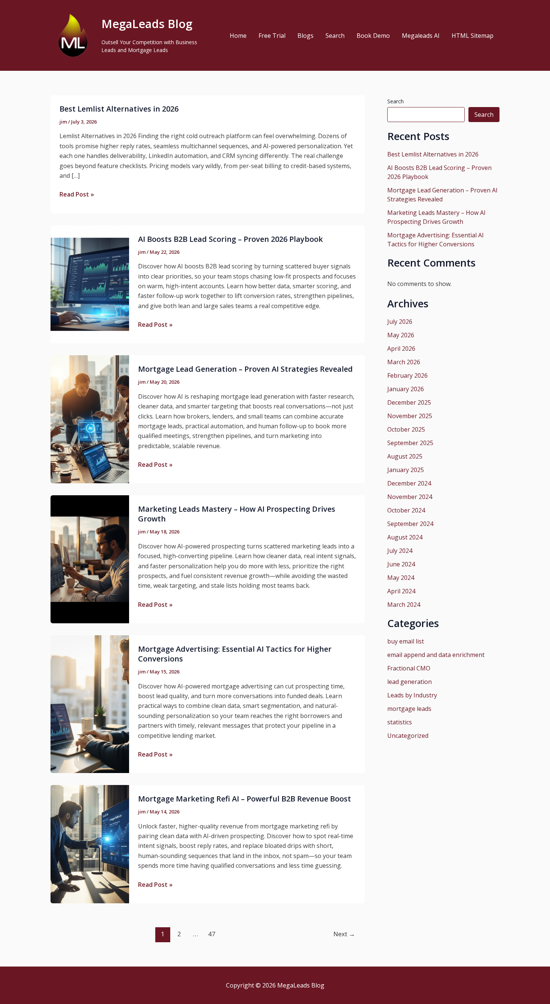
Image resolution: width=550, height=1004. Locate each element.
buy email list (405, 641)
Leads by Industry (412, 695)
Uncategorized (407, 735)
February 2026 (407, 375)
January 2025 (405, 470)
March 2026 (403, 362)
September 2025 (410, 443)
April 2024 (401, 591)
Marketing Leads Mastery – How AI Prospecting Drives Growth (236, 514)
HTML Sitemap (473, 35)
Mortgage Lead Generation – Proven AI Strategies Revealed (245, 369)
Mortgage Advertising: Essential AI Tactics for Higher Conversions (234, 654)
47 (212, 934)
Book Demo (373, 35)
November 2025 (409, 416)
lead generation (409, 682)
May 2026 (400, 335)
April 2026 (401, 348)
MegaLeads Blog (146, 23)
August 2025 (404, 456)
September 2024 (410, 524)
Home (238, 35)
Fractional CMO (408, 668)
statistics (399, 722)
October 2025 (406, 429)
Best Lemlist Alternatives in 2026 (118, 109)
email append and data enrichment (436, 655)
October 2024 (406, 510)
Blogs (305, 35)
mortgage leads (409, 709)
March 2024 (403, 604)
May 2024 (400, 578)
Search (335, 35)
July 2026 (399, 321)
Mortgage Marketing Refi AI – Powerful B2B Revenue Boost (244, 799)
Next (344, 934)
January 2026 (405, 389)
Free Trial (272, 35)
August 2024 (404, 537)
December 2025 (409, 402)
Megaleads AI (421, 35)
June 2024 (401, 564)
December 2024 (409, 483)
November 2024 (409, 497)
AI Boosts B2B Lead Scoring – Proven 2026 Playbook (230, 239)
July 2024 (399, 551)
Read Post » (76, 193)
